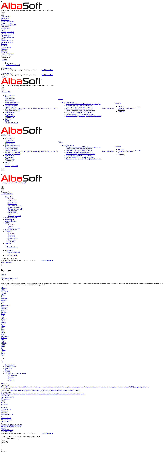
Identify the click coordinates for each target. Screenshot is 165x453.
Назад (12, 198)
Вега (2, 296)
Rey (2, 348)
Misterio (3, 310)
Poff (2, 355)
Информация (5, 421)
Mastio (3, 345)
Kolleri (3, 314)
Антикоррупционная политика (11, 426)
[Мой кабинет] (1, 172)
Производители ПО (7, 397)
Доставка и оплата (7, 414)
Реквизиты (4, 411)
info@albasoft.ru (7, 68)
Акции (3, 402)
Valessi (3, 320)
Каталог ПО (12, 200)
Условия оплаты (6, 418)
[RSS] (1, 265)
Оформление (12, 375)
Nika (2, 327)
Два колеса (4, 307)
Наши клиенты (6, 409)
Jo (1, 303)
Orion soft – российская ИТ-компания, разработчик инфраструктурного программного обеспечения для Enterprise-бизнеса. (41, 390)
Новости (3, 383)
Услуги (10, 226)
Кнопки (11, 377)
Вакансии (4, 407)
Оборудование (5, 399)
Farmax (3, 290)
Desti (2, 351)
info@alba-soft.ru (47, 70)
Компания (11, 235)
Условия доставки (6, 419)
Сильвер (3, 300)
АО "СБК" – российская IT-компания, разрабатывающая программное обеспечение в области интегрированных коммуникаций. (43, 394)
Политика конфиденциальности (11, 425)
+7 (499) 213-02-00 (7, 54)
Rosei (2, 324)
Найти (3, 442)
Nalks (2, 331)
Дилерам (3, 428)
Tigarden (3, 293)
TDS (2, 317)
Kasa (2, 334)
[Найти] (2, 14)
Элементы (11, 380)
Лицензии (4, 412)
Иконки (10, 378)
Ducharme (4, 338)
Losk (2, 341)
